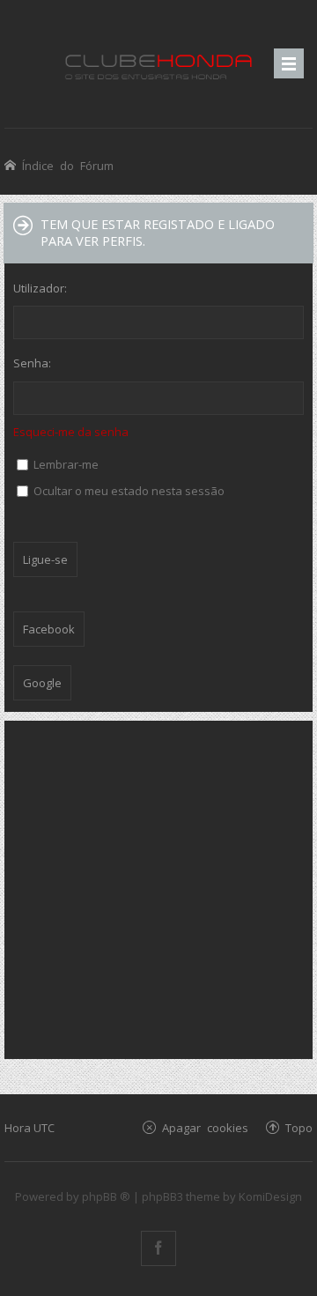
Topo (299, 1127)
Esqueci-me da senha (71, 432)
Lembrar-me (65, 464)
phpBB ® (106, 1196)
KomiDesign (270, 1196)
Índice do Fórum (68, 165)
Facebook (49, 629)
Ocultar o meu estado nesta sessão (128, 491)
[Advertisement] (158, 888)
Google (42, 683)
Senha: (32, 363)
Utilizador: (40, 288)
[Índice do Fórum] (158, 64)
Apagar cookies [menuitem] (205, 1127)
